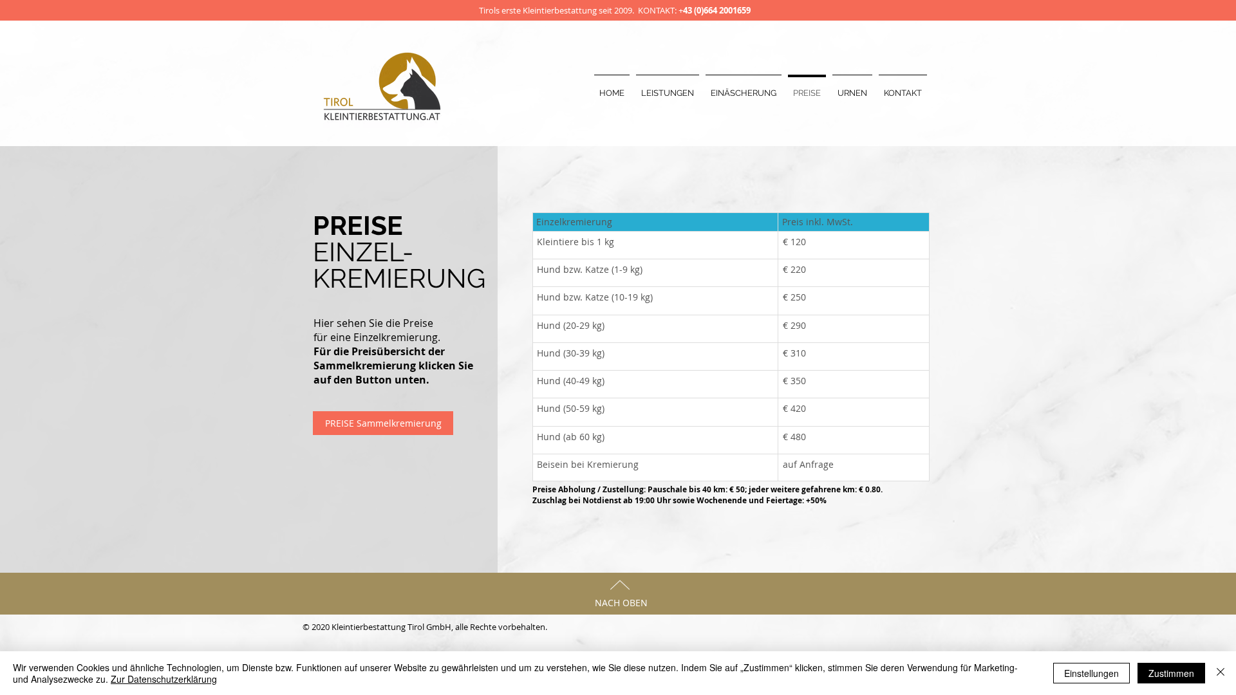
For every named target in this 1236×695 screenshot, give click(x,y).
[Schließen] (1220, 673)
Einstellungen (1091, 673)
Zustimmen (1171, 673)
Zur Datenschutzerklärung (164, 678)
